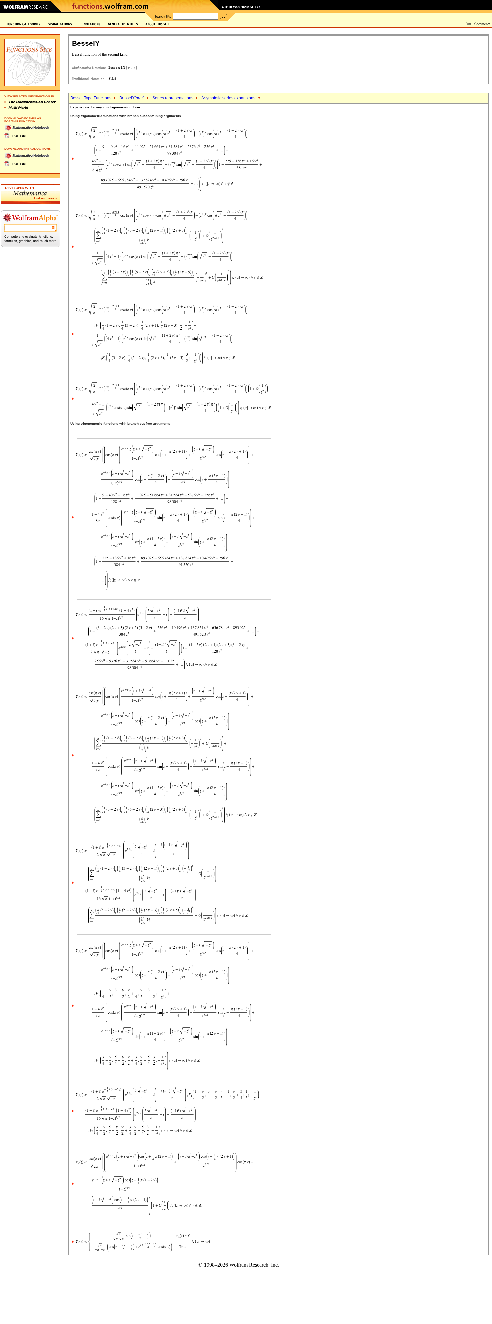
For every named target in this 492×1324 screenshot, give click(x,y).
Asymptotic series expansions (228, 98)
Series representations (172, 98)
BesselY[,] (131, 98)
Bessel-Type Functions (90, 98)
